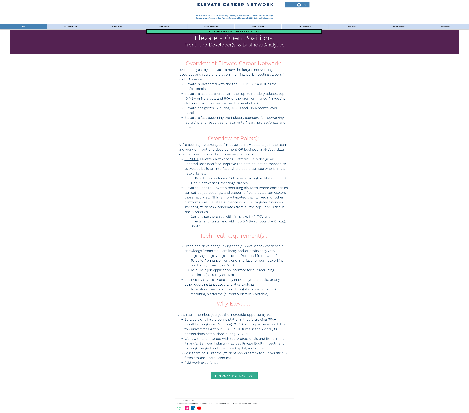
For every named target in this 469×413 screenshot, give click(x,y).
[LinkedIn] (193, 408)
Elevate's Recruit (197, 188)
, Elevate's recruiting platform (235, 188)
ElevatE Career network (235, 4)
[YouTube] (199, 408)
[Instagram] (187, 408)
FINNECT (191, 159)
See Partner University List (235, 103)
